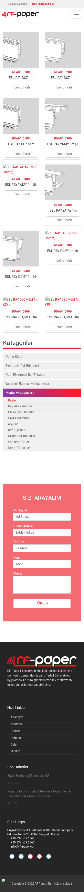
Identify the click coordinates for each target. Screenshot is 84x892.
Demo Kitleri (14, 357)
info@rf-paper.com (23, 846)
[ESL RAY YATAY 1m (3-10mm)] (63, 116)
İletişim (15, 751)
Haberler (16, 738)
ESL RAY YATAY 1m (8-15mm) (21, 182)
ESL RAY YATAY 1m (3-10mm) (63, 142)
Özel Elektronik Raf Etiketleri (26, 375)
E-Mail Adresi (23, 526)
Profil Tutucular (18, 418)
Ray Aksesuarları (20, 406)
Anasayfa (17, 717)
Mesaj (17, 573)
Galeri (14, 744)
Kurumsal (17, 724)
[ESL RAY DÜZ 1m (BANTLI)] (63, 50)
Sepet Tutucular (19, 448)
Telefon (18, 542)
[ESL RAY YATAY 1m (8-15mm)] (21, 170)
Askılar (13, 424)
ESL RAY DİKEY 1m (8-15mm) (63, 248)
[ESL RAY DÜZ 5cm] (21, 116)
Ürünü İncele (22, 87)
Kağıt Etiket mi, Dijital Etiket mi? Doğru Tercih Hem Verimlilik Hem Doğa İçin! (39, 793)
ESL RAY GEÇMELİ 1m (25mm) (21, 315)
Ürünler (15, 731)
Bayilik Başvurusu (43, 3)
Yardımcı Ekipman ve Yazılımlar (27, 384)
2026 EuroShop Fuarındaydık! (28, 776)
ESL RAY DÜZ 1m (21, 75)
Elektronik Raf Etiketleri (22, 366)
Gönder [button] (42, 603)
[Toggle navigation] (76, 14)
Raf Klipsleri (16, 430)
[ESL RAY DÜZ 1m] (21, 50)
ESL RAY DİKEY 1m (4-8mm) (21, 274)
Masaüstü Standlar (21, 412)
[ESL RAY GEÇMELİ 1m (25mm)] (21, 302)
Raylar (12, 400)
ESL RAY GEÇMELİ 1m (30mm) (63, 315)
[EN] (79, 4)
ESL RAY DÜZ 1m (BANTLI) (63, 75)
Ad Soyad (20, 510)
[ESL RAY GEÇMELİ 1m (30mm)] (63, 302)
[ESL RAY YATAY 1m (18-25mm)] (63, 182)
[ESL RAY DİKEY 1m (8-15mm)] (63, 236)
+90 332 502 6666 (17, 3)
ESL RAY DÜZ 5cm (21, 141)
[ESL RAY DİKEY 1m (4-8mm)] (21, 248)
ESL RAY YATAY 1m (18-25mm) (63, 208)
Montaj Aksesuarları (20, 392)
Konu (16, 558)
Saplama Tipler (18, 442)
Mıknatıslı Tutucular (21, 436)
